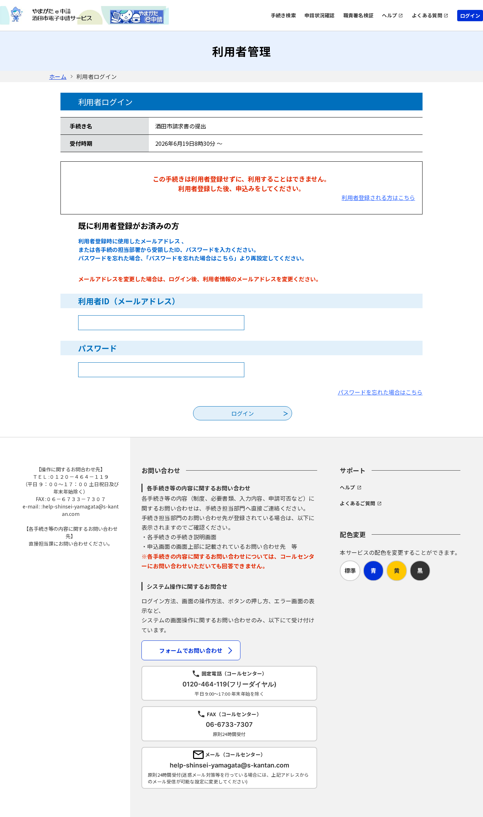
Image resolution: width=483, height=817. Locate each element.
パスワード (97, 347)
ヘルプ (389, 15)
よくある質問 (427, 15)
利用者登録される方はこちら (378, 197)
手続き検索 (283, 15)
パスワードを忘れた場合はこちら (380, 392)
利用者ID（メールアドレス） (129, 300)
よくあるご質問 (357, 503)
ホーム (57, 76)
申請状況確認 (319, 15)
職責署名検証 (358, 15)
